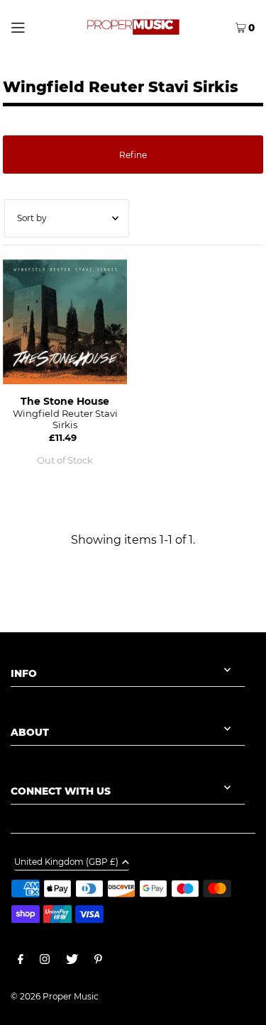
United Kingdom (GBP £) (66, 862)
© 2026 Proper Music (55, 996)
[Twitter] (72, 961)
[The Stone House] (65, 321)
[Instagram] (45, 961)
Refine (133, 155)
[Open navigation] (32, 26)
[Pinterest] (98, 961)
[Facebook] (20, 961)
